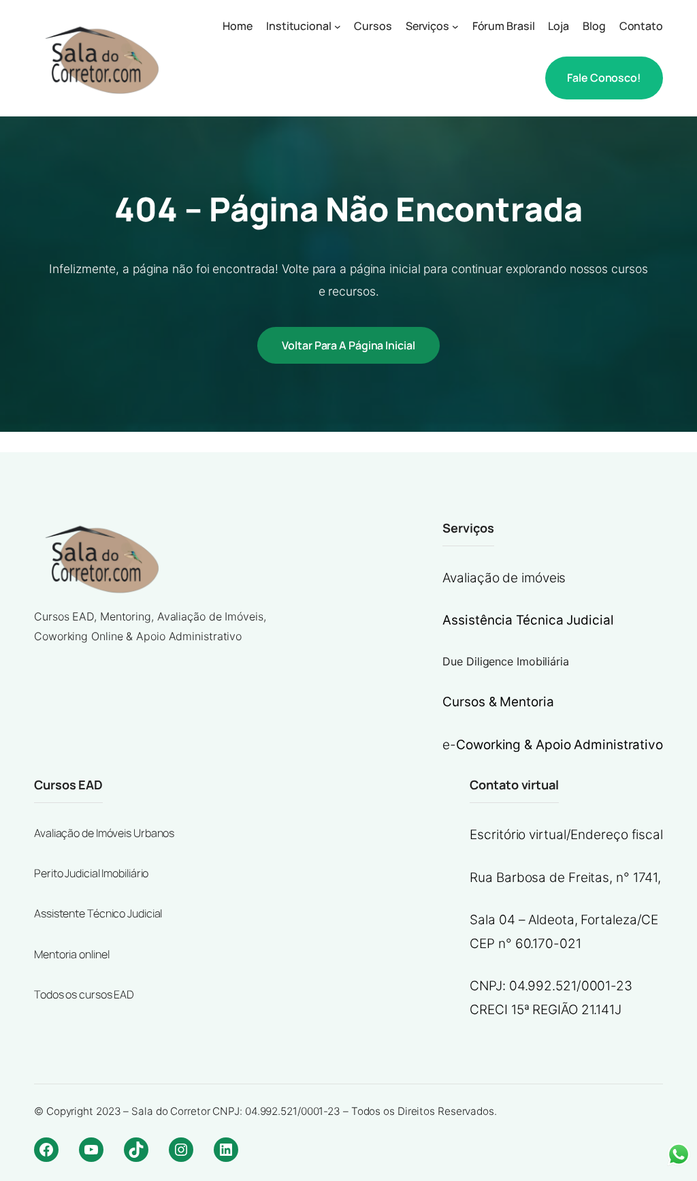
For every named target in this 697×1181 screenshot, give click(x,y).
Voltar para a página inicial (348, 345)
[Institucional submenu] (337, 26)
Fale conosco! (604, 77)
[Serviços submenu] (455, 26)
